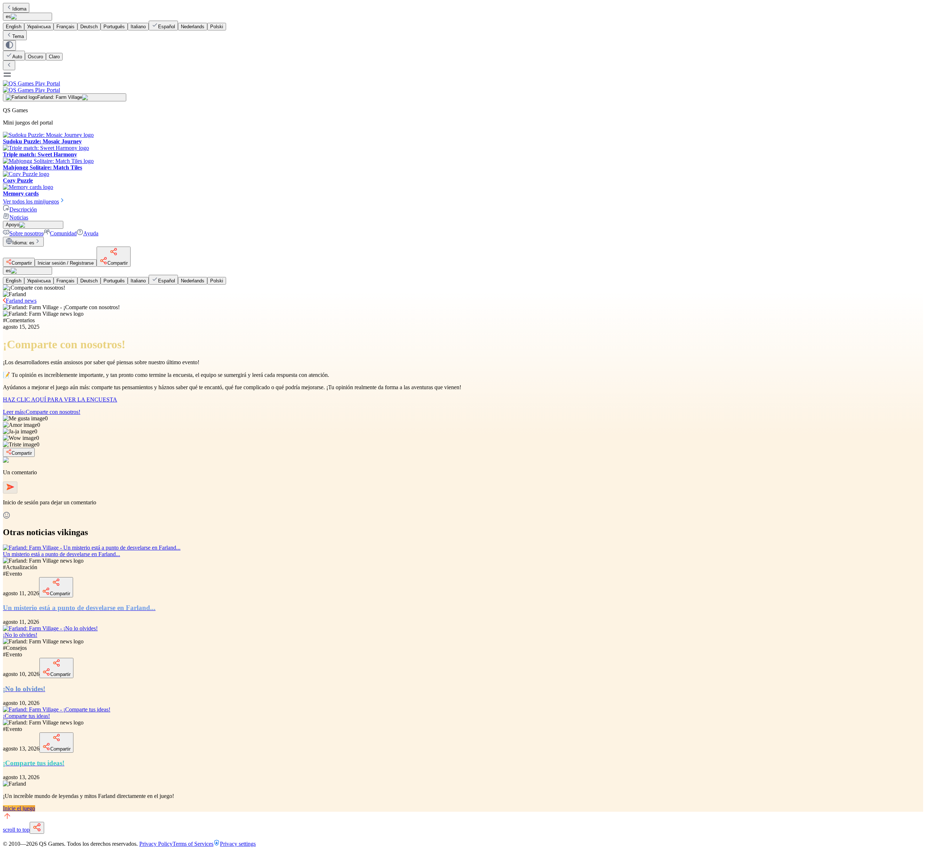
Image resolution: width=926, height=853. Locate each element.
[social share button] (37, 828)
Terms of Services (193, 844)
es (8, 16)
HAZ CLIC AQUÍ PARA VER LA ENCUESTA (60, 399)
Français (65, 26)
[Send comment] (10, 487)
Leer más (41, 412)
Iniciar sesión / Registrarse (66, 263)
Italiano (138, 26)
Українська (39, 26)
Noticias (18, 217)
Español (166, 26)
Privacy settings (238, 844)
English (13, 26)
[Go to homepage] (463, 86)
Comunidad (63, 233)
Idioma (19, 9)
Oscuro (35, 56)
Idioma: (23, 242)
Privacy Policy (156, 844)
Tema (18, 36)
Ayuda (90, 233)
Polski (216, 26)
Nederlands (192, 26)
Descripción (23, 209)
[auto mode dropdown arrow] (9, 45)
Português (114, 26)
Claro (54, 56)
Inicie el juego (19, 808)
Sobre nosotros (26, 233)
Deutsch (89, 26)
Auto (17, 56)
